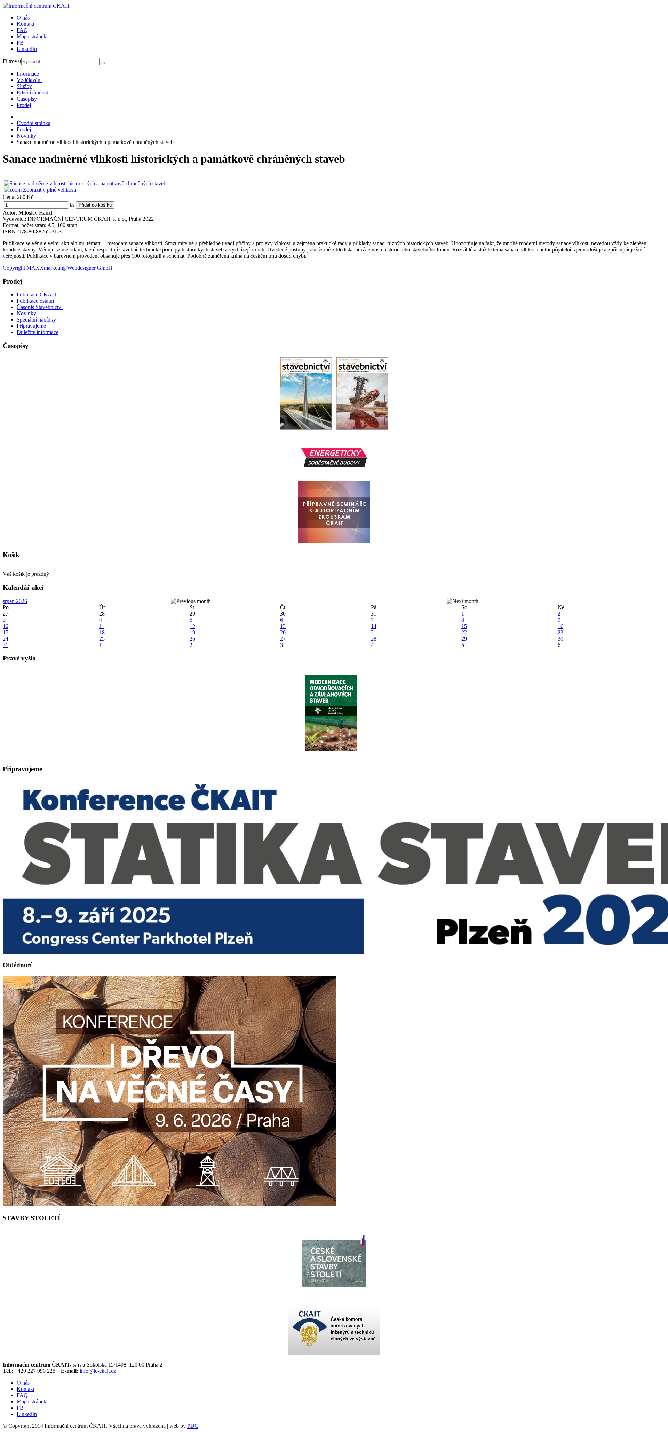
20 (283, 632)
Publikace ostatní (35, 301)
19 (192, 632)
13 (283, 626)
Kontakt (25, 24)
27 (283, 639)
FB (20, 43)
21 (373, 632)
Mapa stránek (31, 36)
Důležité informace (37, 332)
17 (5, 632)
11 (101, 626)
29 (464, 639)
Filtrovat (12, 61)
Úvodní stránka (33, 123)
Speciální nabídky (36, 320)
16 (560, 626)
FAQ (22, 30)
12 (192, 626)
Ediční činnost (32, 92)
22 (464, 632)
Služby (24, 86)
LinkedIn (27, 49)
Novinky (26, 136)
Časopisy (27, 99)
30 (560, 639)
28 (373, 639)
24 (5, 639)
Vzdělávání (29, 80)
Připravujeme (31, 326)
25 (102, 639)
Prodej (24, 105)
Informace (28, 74)
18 (102, 632)
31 (5, 645)
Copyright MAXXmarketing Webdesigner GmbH (57, 268)
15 (464, 626)
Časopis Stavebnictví (40, 307)
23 (560, 632)
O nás (23, 18)
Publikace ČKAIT (37, 294)
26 (192, 639)
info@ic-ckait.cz (98, 1371)
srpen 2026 (15, 601)
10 (5, 626)
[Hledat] (102, 63)
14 (373, 626)
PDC (192, 1426)
